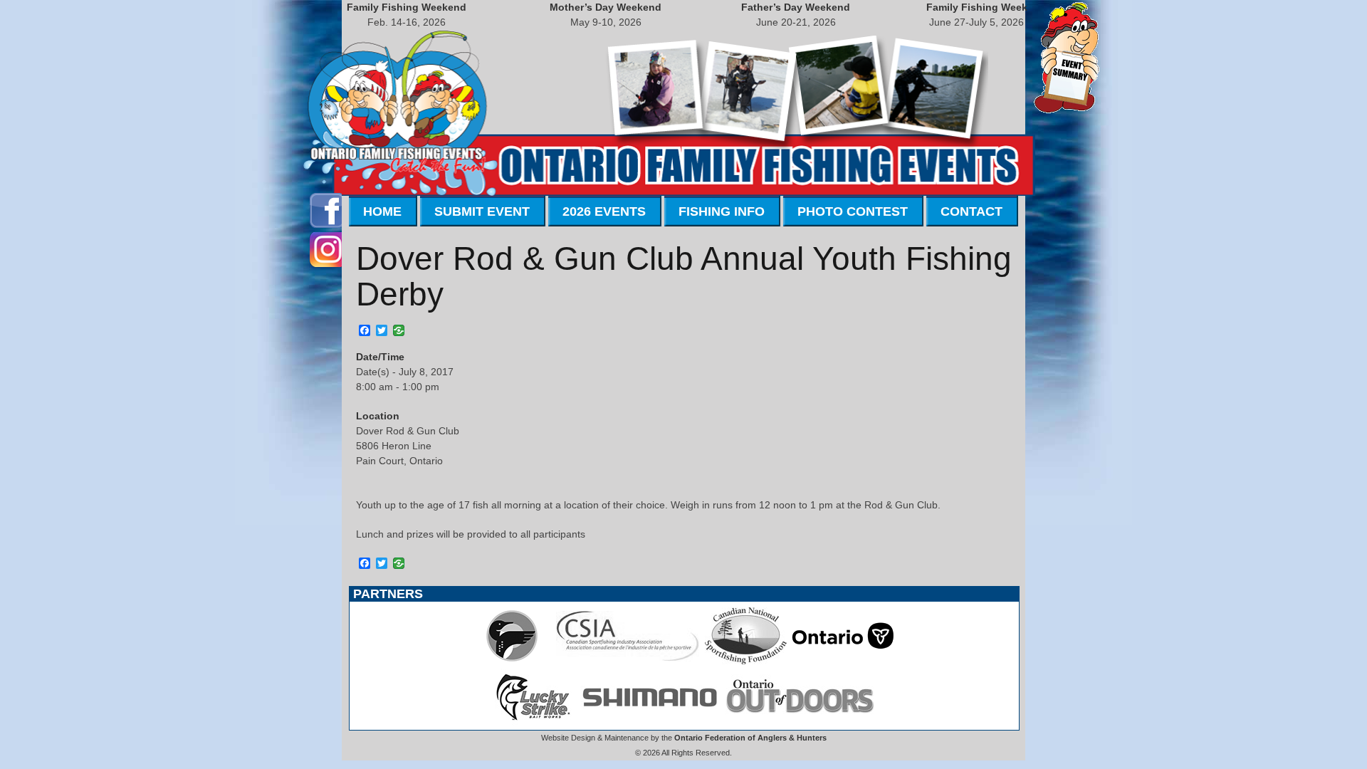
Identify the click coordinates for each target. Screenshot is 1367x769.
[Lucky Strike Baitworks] (533, 722)
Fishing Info (722, 211)
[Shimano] (649, 722)
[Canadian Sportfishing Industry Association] (628, 660)
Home (382, 211)
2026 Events (604, 211)
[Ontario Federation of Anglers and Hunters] (512, 660)
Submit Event (482, 211)
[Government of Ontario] (843, 660)
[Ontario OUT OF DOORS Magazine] (800, 722)
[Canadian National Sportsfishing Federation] (746, 660)
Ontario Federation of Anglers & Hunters (750, 737)
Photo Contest (852, 211)
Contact (971, 211)
